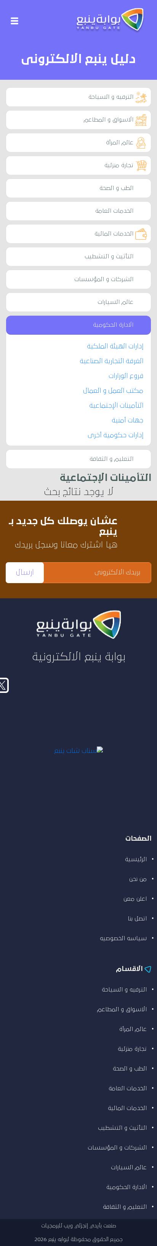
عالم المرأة (119, 142)
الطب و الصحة (116, 188)
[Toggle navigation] (14, 21)
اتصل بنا (137, 918)
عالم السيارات (115, 302)
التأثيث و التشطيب (109, 256)
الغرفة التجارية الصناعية (111, 361)
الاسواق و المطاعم (108, 119)
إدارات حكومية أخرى (115, 435)
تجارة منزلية (118, 165)
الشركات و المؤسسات (103, 279)
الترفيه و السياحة (110, 97)
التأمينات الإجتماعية (116, 406)
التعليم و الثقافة (111, 459)
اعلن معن (135, 898)
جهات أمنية (127, 420)
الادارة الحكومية (113, 324)
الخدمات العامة (114, 210)
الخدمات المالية (114, 233)
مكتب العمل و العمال (113, 391)
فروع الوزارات (126, 376)
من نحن (138, 879)
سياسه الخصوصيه (123, 938)
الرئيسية (136, 859)
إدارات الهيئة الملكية (115, 346)
